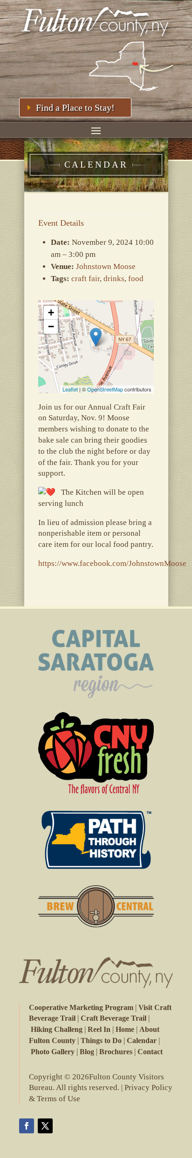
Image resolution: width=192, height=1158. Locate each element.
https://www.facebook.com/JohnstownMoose (112, 563)
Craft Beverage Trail (113, 1018)
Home (125, 1029)
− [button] (51, 326)
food (136, 278)
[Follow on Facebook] (26, 1125)
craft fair (85, 278)
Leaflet (70, 389)
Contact (150, 1052)
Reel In (99, 1029)
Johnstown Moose (106, 266)
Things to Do (101, 1040)
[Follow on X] (45, 1125)
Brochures (115, 1052)
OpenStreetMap (105, 389)
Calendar (142, 1040)
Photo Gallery (53, 1052)
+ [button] (51, 312)
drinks (113, 278)
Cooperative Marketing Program (81, 1007)
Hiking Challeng (56, 1029)
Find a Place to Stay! (75, 107)
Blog (87, 1052)
